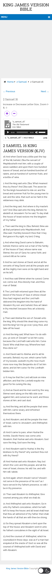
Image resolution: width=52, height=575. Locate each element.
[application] (26, 132)
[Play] (8, 132)
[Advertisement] (26, 51)
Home (10, 81)
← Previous (9, 91)
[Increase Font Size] (7, 113)
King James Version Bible (26, 7)
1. (19, 138)
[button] (44, 571)
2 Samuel (22, 81)
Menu (4, 17)
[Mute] (36, 132)
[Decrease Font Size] (14, 113)
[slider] (42, 132)
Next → (45, 91)
